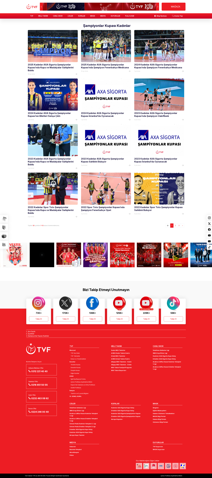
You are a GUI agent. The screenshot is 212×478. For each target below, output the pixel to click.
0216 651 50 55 (39, 385)
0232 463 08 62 (40, 398)
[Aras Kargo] (119, 255)
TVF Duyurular (158, 446)
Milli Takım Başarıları (118, 370)
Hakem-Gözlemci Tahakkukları (164, 413)
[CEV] (183, 466)
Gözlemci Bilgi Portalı (160, 422)
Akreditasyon (74, 452)
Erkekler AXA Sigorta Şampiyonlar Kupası (125, 416)
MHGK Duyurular (159, 449)
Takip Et (38, 319)
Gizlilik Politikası (76, 388)
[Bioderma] (66, 255)
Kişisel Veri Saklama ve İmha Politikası (83, 385)
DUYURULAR (115, 16)
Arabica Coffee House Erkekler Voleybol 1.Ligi (167, 368)
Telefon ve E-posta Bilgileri (79, 393)
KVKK (72, 376)
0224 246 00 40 (40, 412)
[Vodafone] (146, 255)
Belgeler (156, 408)
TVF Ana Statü (75, 353)
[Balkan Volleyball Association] (168, 466)
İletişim (72, 390)
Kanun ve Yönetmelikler (78, 359)
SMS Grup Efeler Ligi (160, 353)
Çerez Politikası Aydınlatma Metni (81, 382)
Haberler (73, 446)
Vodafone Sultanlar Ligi (161, 350)
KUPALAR (81, 16)
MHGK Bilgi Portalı (159, 416)
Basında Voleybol (76, 449)
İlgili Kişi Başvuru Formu (78, 379)
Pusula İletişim (50, 476)
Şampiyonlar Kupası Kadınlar (38, 336)
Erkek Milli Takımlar (118, 356)
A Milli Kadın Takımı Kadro (120, 353)
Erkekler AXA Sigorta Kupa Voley (164, 359)
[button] (157, 7)
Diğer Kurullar (75, 373)
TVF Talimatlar (75, 356)
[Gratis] (92, 255)
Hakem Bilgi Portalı (159, 419)
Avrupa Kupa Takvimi (77, 435)
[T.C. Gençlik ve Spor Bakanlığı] (175, 466)
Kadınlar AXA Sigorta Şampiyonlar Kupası (125, 413)
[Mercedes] (39, 255)
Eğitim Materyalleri (159, 410)
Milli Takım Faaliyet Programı (121, 367)
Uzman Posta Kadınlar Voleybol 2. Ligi (83, 424)
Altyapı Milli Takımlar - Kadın (121, 362)
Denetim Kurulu (75, 367)
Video (72, 455)
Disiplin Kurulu (75, 370)
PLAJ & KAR (129, 16)
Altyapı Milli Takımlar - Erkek (121, 365)
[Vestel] (12, 255)
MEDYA (103, 16)
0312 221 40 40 (39, 371)
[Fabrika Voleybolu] (139, 466)
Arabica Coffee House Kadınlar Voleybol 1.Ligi (167, 363)
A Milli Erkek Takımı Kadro (120, 359)
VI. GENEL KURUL (75, 396)
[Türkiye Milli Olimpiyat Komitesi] (153, 466)
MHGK (92, 16)
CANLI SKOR (57, 16)
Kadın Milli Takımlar (118, 350)
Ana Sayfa (31, 331)
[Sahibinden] (173, 255)
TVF (31, 16)
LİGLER (70, 16)
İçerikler (31, 334)
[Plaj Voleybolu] (146, 466)
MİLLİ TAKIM (43, 16)
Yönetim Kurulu (75, 365)
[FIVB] (161, 466)
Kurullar (72, 362)
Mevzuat (73, 350)
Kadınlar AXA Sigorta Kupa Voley (164, 356)
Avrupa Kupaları (117, 419)
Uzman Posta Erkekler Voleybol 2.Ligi (83, 426)
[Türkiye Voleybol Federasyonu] (31, 6)
